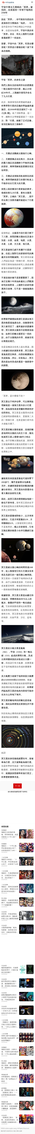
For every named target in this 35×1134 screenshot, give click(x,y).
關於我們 (3, 1131)
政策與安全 (10, 1131)
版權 (20, 1131)
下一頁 (17, 786)
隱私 (17, 1131)
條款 (14, 1131)
